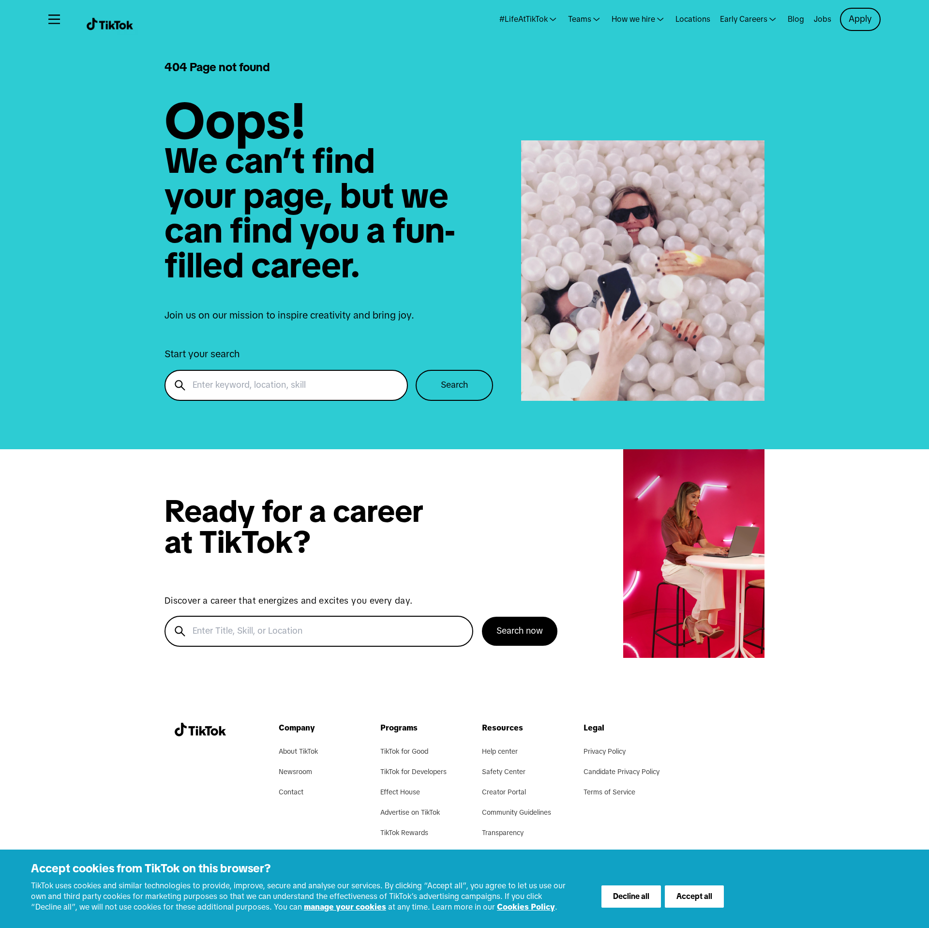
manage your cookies (345, 907)
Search (454, 385)
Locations (692, 19)
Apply (860, 19)
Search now (519, 631)
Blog (796, 19)
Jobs (822, 19)
